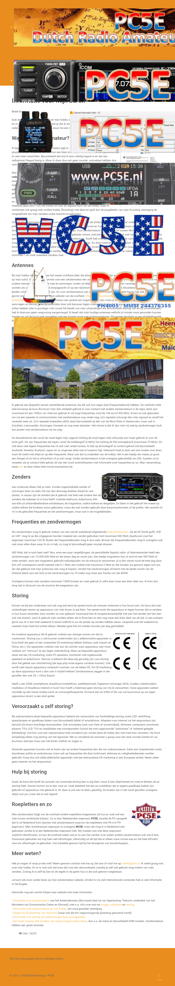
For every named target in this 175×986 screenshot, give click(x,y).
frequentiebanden (117, 531)
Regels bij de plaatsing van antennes (35, 912)
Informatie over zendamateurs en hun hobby (39, 908)
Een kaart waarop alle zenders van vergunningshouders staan (50, 921)
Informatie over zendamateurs (31, 900)
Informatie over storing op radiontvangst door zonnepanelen (49, 917)
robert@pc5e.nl (131, 863)
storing (130, 904)
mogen (105, 904)
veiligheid (116, 904)
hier (21, 466)
